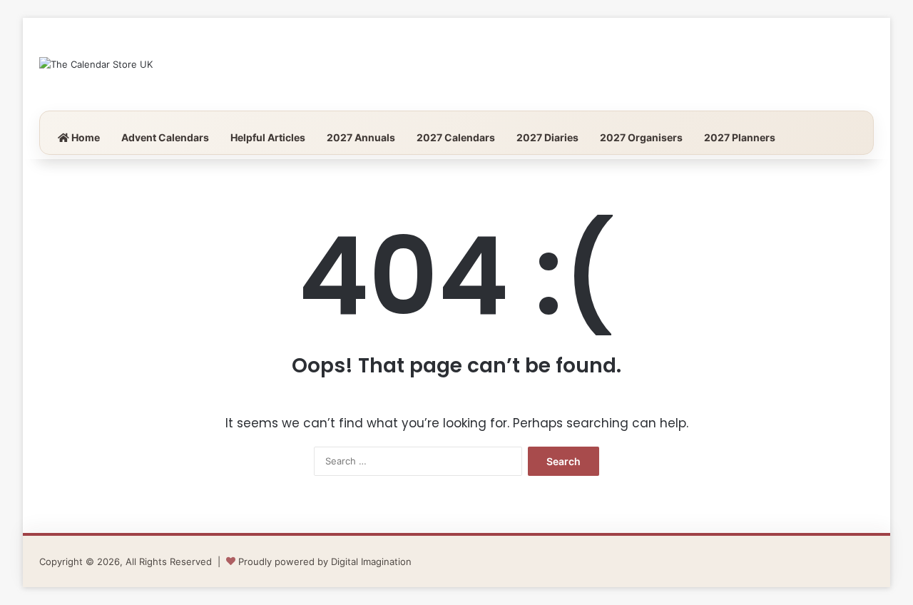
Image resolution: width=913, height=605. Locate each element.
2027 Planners (739, 137)
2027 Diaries (547, 137)
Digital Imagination (371, 561)
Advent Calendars (165, 137)
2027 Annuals (361, 137)
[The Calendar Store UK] (96, 64)
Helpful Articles (267, 137)
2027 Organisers (641, 137)
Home (84, 137)
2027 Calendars (456, 137)
